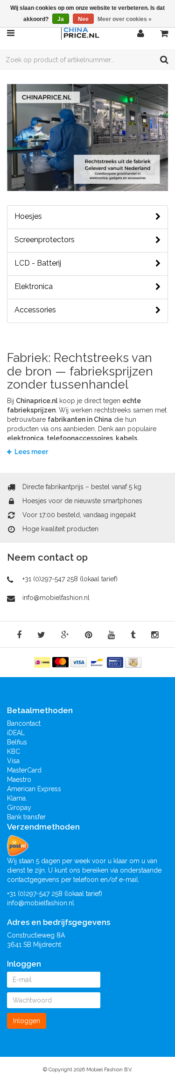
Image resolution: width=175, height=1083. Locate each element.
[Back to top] (159, 1067)
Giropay (19, 807)
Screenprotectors (44, 240)
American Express (34, 789)
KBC (13, 751)
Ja (60, 19)
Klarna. (17, 798)
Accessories (35, 310)
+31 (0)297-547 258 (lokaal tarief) (70, 579)
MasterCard (24, 770)
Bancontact (24, 723)
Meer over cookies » (125, 19)
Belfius (17, 742)
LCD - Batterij (37, 263)
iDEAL (16, 732)
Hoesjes (28, 216)
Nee (83, 19)
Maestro (19, 779)
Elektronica (33, 286)
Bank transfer (26, 817)
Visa (13, 761)
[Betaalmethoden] (43, 661)
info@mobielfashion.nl (56, 597)
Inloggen (26, 1021)
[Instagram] (154, 635)
